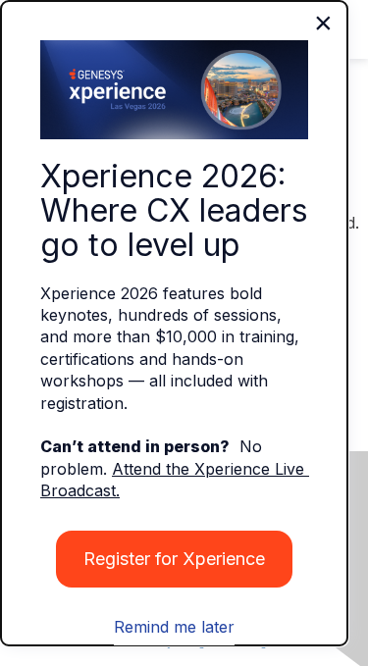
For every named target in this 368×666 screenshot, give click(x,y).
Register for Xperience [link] (174, 558)
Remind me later (174, 627)
